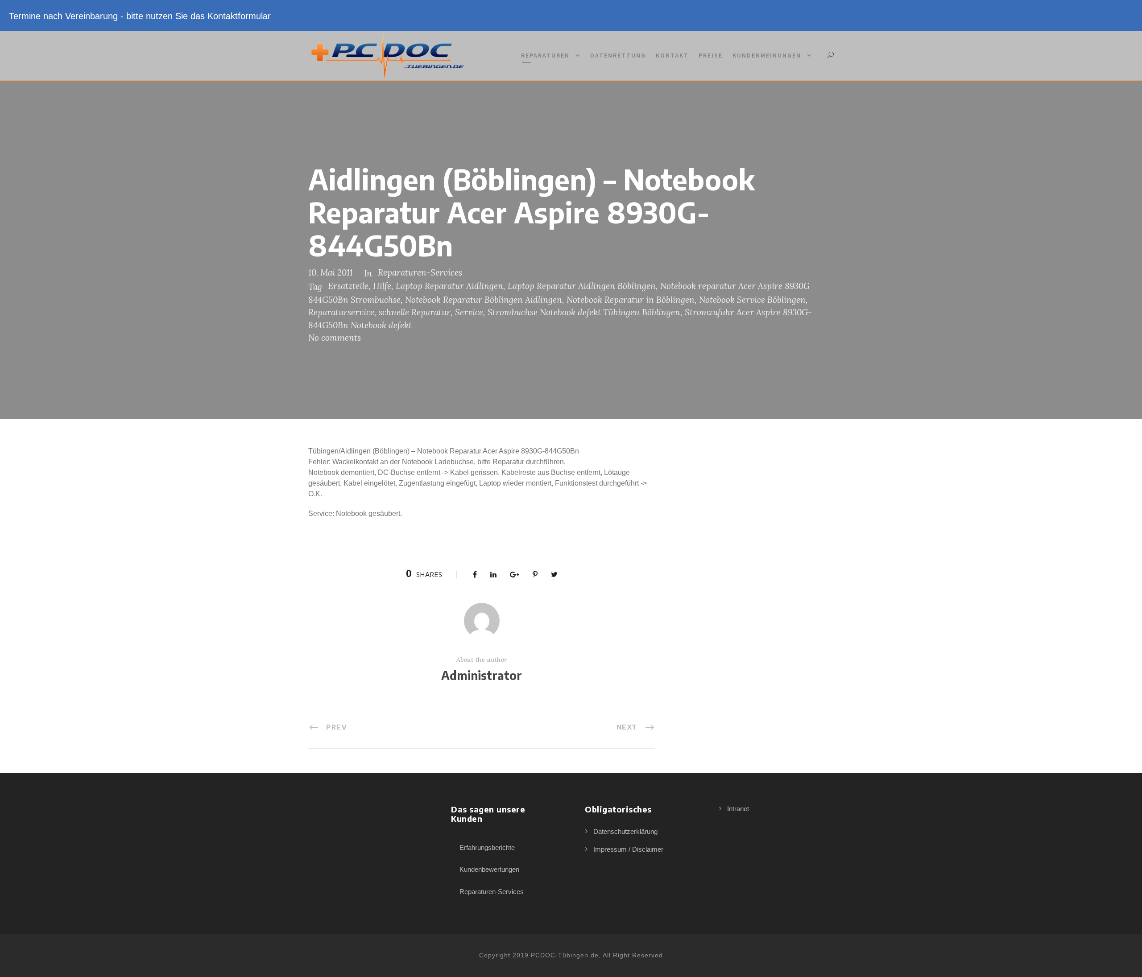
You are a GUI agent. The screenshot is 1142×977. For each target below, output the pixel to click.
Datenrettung (618, 55)
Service (469, 312)
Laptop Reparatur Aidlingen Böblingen (582, 285)
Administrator (481, 675)
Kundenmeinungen (766, 55)
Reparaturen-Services (420, 272)
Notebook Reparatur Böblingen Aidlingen (483, 299)
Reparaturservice (341, 312)
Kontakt (672, 55)
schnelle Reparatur (415, 312)
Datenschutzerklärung (625, 831)
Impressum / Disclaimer (628, 849)
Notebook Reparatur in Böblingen (631, 299)
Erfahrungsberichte (487, 847)
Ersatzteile (348, 285)
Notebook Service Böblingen (752, 299)
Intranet (738, 808)
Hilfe (382, 285)
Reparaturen (545, 55)
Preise (711, 55)
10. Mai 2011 (330, 272)
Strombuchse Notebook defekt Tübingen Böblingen (584, 312)
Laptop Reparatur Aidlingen (449, 285)
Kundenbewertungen (489, 869)
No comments (334, 337)
